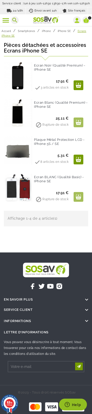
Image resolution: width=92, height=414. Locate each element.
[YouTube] (50, 286)
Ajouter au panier (78, 85)
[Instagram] (59, 286)
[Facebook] (33, 286)
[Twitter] (41, 286)
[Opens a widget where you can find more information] (73, 405)
